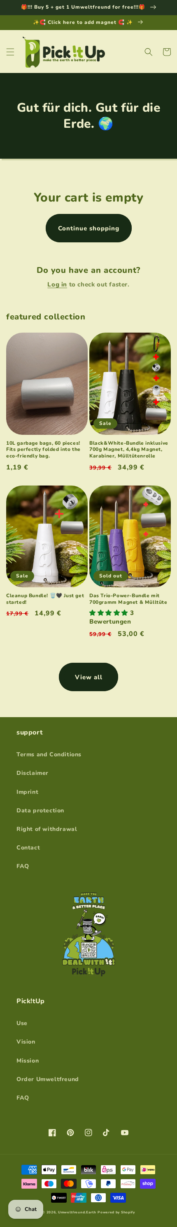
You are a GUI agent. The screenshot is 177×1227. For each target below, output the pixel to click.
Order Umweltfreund (47, 1079)
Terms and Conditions (49, 754)
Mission (27, 1061)
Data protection (40, 810)
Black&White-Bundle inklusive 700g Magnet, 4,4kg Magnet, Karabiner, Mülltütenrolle (128, 449)
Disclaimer (32, 773)
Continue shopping (88, 228)
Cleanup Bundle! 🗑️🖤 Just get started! (45, 599)
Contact (28, 848)
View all (88, 677)
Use (22, 1023)
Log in (57, 284)
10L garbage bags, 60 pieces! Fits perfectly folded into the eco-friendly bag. (43, 449)
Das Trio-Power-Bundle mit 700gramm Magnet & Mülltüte (128, 599)
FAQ (22, 866)
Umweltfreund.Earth (77, 1212)
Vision (25, 1042)
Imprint (27, 792)
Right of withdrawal (46, 829)
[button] (10, 52)
